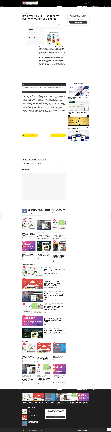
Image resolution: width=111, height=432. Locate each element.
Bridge (28, 354)
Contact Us (40, 430)
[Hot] (24, 220)
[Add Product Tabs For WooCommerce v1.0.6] (59, 348)
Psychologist (60, 291)
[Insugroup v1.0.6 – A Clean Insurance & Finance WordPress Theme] (59, 225)
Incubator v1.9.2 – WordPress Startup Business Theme (77, 142)
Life (52, 291)
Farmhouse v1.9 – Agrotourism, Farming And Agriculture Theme (78, 127)
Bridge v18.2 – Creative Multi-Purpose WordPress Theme (28, 234)
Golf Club (47, 252)
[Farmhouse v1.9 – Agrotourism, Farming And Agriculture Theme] (78, 120)
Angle (43, 354)
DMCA (23, 430)
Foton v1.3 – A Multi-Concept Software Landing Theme (77, 98)
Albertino (59, 252)
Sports (57, 328)
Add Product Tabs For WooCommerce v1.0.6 (58, 357)
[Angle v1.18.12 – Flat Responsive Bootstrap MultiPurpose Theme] (32, 284)
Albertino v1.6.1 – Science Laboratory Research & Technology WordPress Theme (59, 257)
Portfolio (34, 159)
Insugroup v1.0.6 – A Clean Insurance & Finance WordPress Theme (59, 235)
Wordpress (25, 13)
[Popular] (54, 220)
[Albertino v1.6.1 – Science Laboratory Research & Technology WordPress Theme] (59, 246)
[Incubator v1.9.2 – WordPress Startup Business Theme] (78, 135)
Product (63, 354)
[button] (86, 3)
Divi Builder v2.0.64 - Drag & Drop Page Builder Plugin (58, 210)
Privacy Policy (28, 430)
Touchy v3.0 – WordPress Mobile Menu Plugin (77, 113)
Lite (29, 159)
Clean (50, 303)
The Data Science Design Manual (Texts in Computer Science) (35, 211)
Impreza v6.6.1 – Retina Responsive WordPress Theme (28, 256)
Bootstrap (47, 354)
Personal (55, 291)
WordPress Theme (42, 159)
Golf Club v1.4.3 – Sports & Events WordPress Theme (43, 255)
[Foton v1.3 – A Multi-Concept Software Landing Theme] (78, 91)
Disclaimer (34, 430)
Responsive (32, 252)
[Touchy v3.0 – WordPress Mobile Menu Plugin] (78, 106)
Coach (50, 291)
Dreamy (24, 159)
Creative (31, 354)
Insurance (61, 303)
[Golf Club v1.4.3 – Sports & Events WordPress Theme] (44, 246)
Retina (54, 376)
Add (60, 354)
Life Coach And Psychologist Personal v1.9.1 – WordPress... (61, 403)
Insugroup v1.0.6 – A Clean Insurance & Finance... (72, 403)
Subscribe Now (78, 22)
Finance (53, 303)
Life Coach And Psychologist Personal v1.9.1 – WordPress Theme (43, 235)
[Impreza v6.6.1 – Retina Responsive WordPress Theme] (28, 246)
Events (43, 252)
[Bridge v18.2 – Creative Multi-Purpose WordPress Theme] (28, 225)
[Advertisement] (30, 55)
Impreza (28, 252)
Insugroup (57, 303)
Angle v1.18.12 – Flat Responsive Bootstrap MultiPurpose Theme (52, 283)
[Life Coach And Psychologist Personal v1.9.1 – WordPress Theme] (44, 225)
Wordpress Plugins (56, 354)
